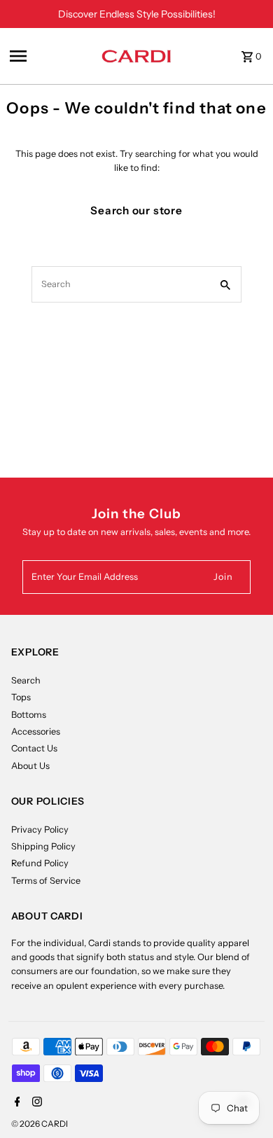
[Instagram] (35, 1103)
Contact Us (34, 748)
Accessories (35, 731)
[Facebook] (15, 1103)
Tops (21, 697)
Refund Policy (40, 863)
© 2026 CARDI (39, 1123)
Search (26, 680)
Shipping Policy (43, 846)
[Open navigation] (51, 56)
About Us (30, 766)
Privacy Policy (40, 829)
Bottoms (28, 714)
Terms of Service (45, 880)
